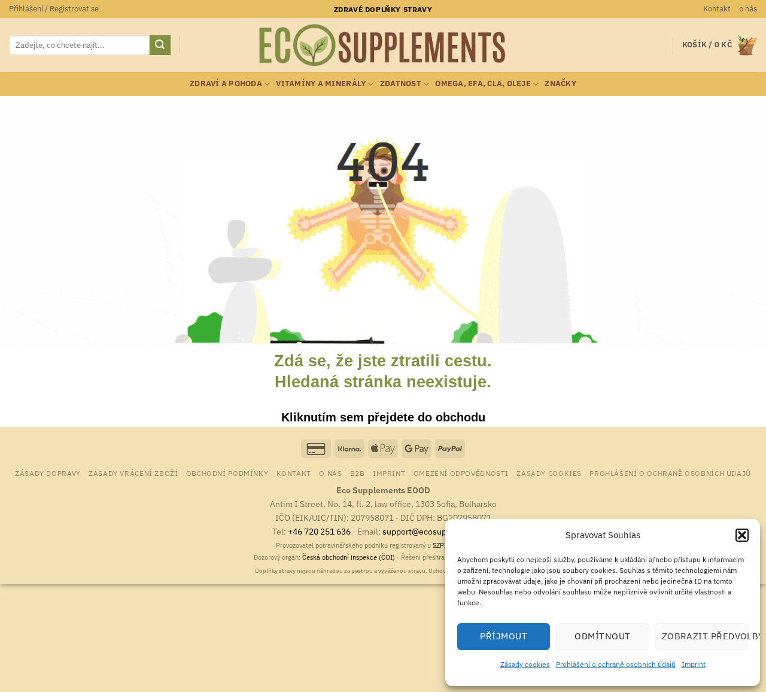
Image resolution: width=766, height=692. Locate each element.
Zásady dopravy (48, 473)
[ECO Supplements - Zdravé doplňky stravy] (383, 45)
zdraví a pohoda (226, 83)
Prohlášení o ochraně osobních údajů (616, 664)
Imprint (694, 664)
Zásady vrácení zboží (133, 473)
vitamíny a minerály (321, 83)
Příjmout (503, 636)
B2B (357, 473)
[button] (742, 535)
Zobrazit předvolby (705, 636)
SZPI (439, 545)
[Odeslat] (160, 45)
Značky (560, 83)
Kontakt (717, 9)
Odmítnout (602, 636)
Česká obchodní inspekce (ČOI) (348, 557)
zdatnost (400, 83)
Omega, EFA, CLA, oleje (483, 83)
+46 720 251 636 (319, 531)
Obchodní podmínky (227, 473)
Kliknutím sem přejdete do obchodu (383, 417)
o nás (748, 9)
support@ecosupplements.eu (438, 531)
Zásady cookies (525, 664)
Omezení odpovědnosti (461, 473)
